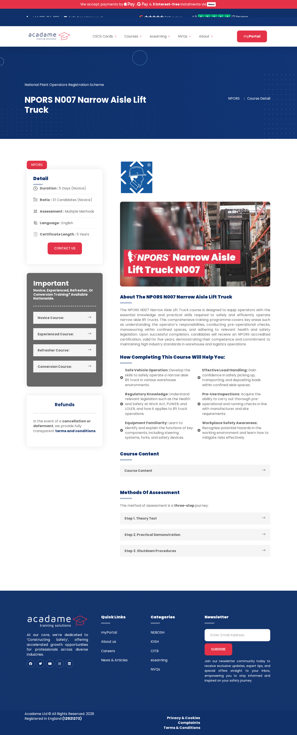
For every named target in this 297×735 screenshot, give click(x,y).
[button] (64, 318)
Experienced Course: (56, 334)
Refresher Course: (53, 350)
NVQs (182, 36)
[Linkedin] (69, 664)
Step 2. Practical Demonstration (152, 534)
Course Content (138, 470)
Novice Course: (51, 317)
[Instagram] (59, 664)
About (204, 36)
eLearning (158, 36)
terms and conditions (75, 430)
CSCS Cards (103, 36)
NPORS (37, 164)
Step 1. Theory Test (140, 518)
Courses (131, 36)
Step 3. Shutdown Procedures (150, 551)
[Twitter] (40, 664)
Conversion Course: (55, 366)
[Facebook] (31, 664)
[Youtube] (50, 664)
